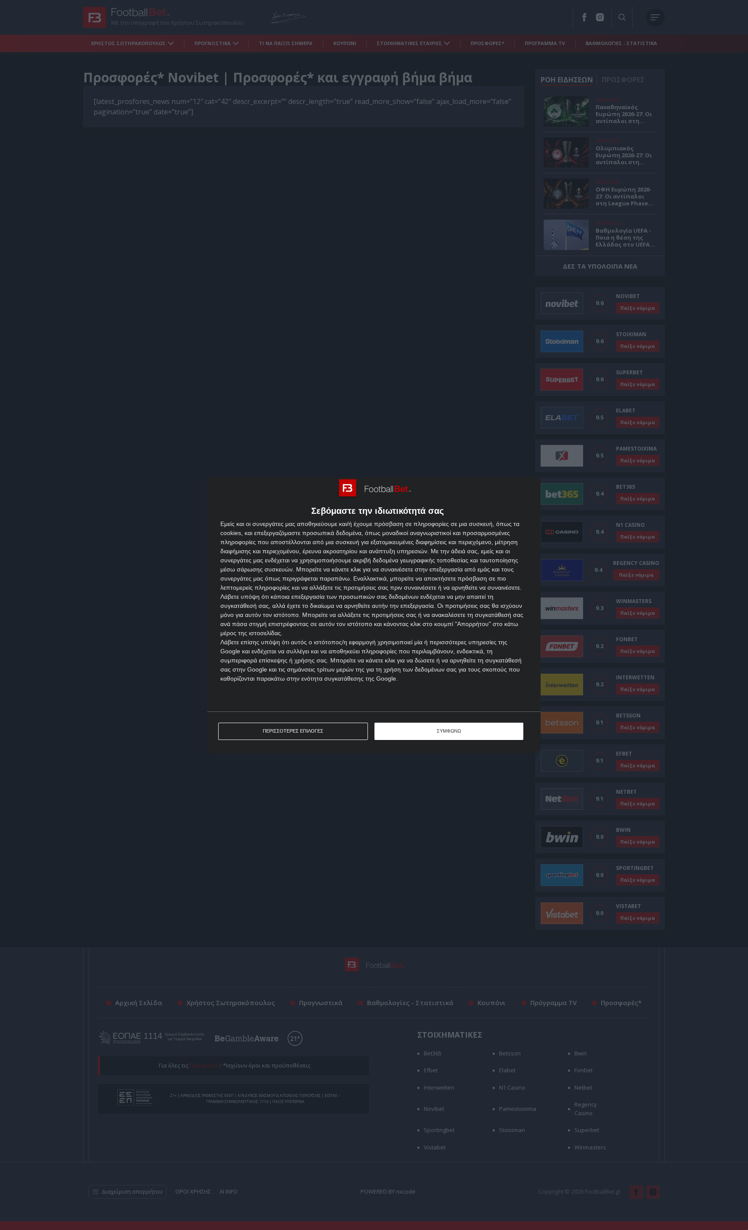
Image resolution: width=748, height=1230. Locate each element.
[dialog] (374, 615)
